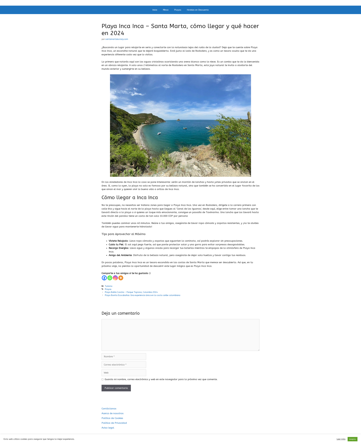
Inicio (154, 10)
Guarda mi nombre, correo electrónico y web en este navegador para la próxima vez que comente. (161, 379)
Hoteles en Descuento (198, 10)
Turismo (108, 286)
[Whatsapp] (109, 277)
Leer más (341, 439)
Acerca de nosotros (113, 413)
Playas (177, 10)
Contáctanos (109, 408)
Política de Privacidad (114, 422)
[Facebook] (104, 277)
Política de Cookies (112, 418)
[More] (120, 277)
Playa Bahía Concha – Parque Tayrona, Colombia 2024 (131, 292)
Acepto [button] (352, 439)
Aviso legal (108, 427)
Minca (166, 10)
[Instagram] (115, 277)
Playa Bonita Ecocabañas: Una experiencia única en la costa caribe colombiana (142, 295)
